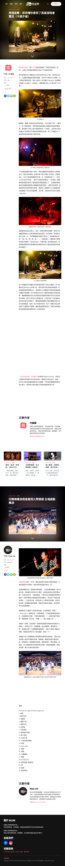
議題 (11, 4)
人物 (6, 4)
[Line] (11, 96)
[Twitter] (8, 96)
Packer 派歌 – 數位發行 (22, 852)
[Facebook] (5, 96)
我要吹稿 (56, 4)
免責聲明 (6, 858)
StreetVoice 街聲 (9, 852)
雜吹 (21, 4)
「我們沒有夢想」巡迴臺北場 (29, 377)
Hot (6, 92)
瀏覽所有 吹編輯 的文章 (37, 436)
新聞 (16, 4)
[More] (14, 96)
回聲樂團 (22, 582)
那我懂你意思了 (24, 67)
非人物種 (34, 67)
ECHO (6, 570)
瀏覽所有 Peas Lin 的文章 (37, 802)
